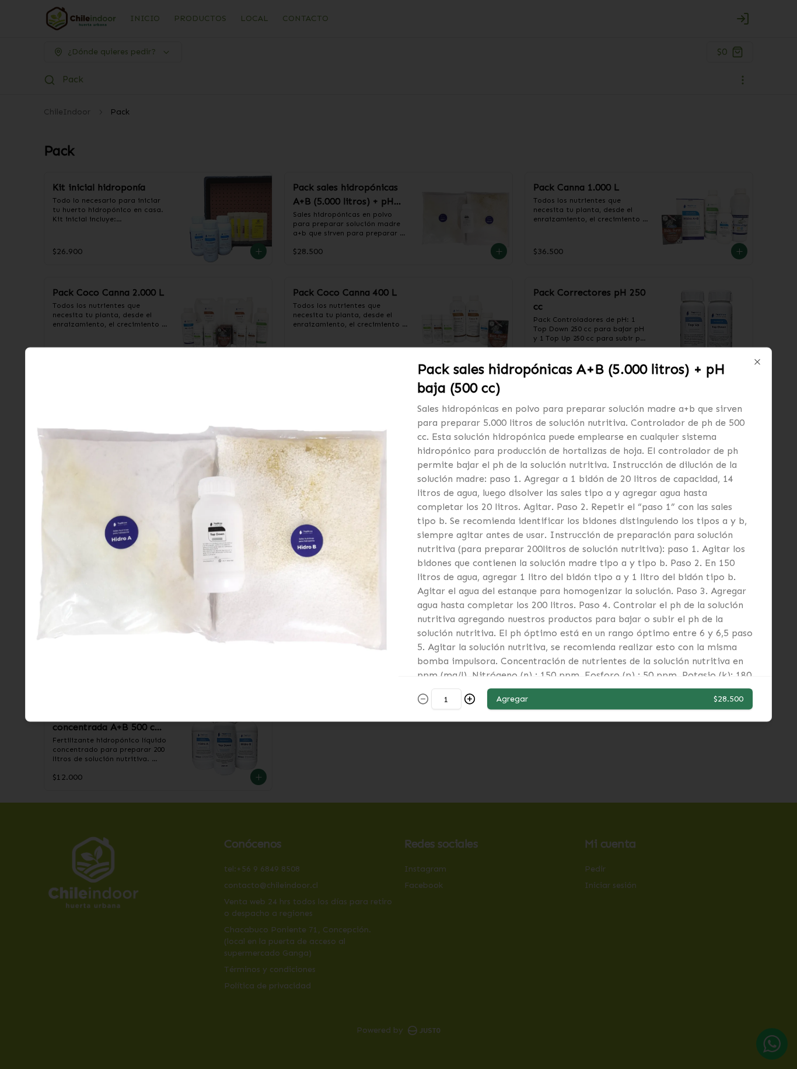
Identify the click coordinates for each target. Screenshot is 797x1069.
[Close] (757, 362)
